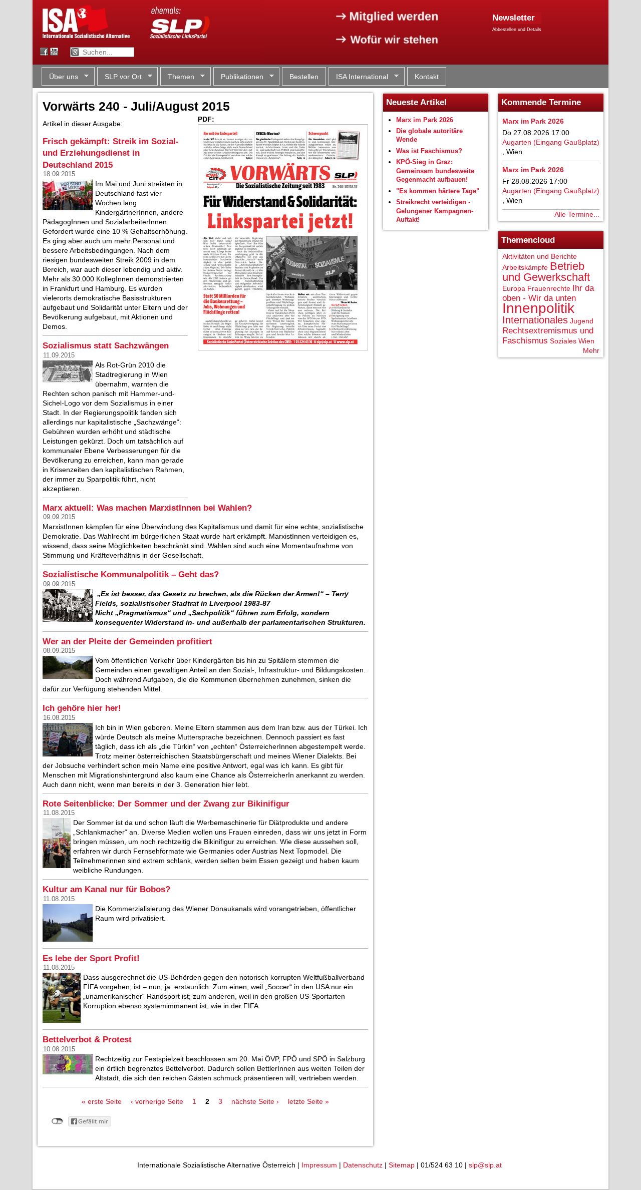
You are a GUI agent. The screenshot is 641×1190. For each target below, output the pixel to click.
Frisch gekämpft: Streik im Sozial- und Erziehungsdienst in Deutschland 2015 (111, 153)
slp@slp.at (485, 1165)
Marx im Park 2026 (424, 120)
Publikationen (238, 77)
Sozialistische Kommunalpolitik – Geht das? (131, 574)
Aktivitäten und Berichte (539, 256)
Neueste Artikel (416, 102)
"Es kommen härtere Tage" (437, 191)
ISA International (358, 77)
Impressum (319, 1165)
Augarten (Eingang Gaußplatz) (550, 142)
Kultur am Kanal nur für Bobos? (106, 889)
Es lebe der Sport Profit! (91, 958)
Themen (177, 77)
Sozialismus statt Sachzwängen (106, 345)
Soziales (563, 341)
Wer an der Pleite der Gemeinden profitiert (127, 641)
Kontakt (427, 77)
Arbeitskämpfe (525, 267)
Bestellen (303, 77)
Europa (513, 288)
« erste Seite (102, 1101)
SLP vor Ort (119, 77)
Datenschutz (363, 1165)
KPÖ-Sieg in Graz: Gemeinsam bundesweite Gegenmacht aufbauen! (435, 170)
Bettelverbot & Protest (87, 1039)
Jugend (581, 321)
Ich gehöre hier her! (82, 708)
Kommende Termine (541, 102)
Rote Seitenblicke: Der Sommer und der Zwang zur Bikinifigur (166, 804)
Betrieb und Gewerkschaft (546, 271)
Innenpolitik (538, 308)
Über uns (60, 77)
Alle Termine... (576, 214)
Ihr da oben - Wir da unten (548, 293)
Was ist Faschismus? (429, 151)
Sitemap (402, 1165)
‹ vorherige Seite (157, 1101)
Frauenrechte (548, 288)
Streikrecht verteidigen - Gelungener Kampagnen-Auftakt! (434, 210)
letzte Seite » (308, 1101)
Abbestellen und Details (516, 29)
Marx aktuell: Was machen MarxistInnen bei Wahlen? (147, 508)
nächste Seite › (255, 1101)
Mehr (591, 350)
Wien (586, 341)
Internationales (535, 319)
